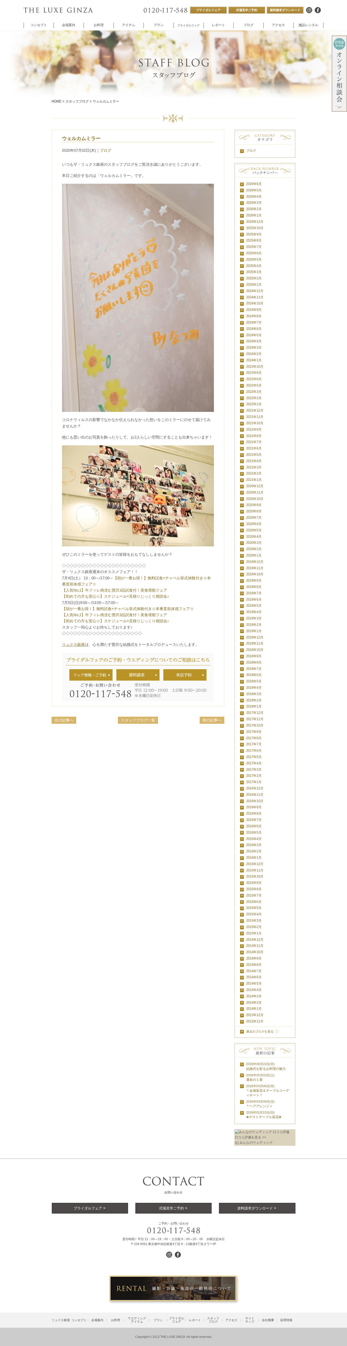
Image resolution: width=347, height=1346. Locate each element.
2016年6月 (254, 826)
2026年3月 (254, 203)
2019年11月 (254, 568)
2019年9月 (254, 580)
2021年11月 (254, 417)
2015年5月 (254, 908)
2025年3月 (254, 272)
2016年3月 (254, 845)
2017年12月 (254, 713)
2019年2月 (254, 625)
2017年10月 (254, 725)
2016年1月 (254, 858)
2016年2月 (254, 851)
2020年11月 (254, 492)
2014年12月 (254, 939)
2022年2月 (254, 398)
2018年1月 (254, 706)
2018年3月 (254, 694)
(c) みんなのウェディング (254, 1143)
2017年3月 (254, 769)
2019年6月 (254, 599)
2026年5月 (254, 190)
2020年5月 (254, 530)
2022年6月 (254, 379)
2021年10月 (254, 423)
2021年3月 (254, 467)
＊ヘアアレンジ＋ (260, 1104)
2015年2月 (254, 927)
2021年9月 (254, 429)
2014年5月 (254, 983)
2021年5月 (254, 455)
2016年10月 (254, 801)
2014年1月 (254, 1009)
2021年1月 (254, 480)
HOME (56, 101)
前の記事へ (212, 720)
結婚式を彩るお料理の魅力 (266, 1066)
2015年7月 (254, 895)
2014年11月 (254, 946)
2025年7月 (254, 247)
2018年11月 (254, 643)
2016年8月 (254, 813)
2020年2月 (254, 549)
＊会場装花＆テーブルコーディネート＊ (267, 1090)
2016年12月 (254, 788)
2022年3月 (254, 392)
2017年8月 (254, 738)
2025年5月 (254, 259)
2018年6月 (254, 675)
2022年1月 (254, 404)
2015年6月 (254, 902)
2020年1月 (254, 555)
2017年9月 (254, 732)
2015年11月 (254, 870)
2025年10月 (254, 228)
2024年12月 (254, 291)
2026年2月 (254, 209)
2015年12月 (254, 864)
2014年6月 (254, 977)
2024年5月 (254, 335)
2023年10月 (254, 366)
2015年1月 (254, 933)
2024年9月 (254, 310)
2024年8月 (254, 316)
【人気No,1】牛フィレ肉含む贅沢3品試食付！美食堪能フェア (114, 590)
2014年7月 (254, 971)
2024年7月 (254, 322)
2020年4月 (254, 537)
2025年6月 (254, 253)
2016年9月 (254, 807)
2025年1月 (254, 285)
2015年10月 (254, 876)
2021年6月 (254, 448)
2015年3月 (254, 920)
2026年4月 (254, 196)
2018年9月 (254, 656)
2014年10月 (254, 952)
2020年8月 (254, 511)
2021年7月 (254, 442)
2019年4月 (254, 612)
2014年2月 (254, 1002)
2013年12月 (254, 1015)
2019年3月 (254, 618)
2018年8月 (254, 662)
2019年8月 (254, 587)
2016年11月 (254, 795)
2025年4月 (254, 266)
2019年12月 (254, 562)
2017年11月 (254, 719)
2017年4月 (254, 763)
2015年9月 (254, 883)
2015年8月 (254, 889)
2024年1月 (254, 360)
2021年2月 (254, 473)
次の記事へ (63, 720)
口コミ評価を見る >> (250, 1137)
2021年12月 (254, 410)
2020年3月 (254, 543)
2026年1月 (254, 215)
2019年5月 (254, 606)
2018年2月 (254, 700)
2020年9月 (254, 505)
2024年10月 (254, 303)
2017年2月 (254, 776)
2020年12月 (254, 486)
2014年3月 (254, 996)
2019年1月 (254, 631)
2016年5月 (254, 832)
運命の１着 (260, 1077)
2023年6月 (254, 373)
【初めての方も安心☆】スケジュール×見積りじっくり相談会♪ (115, 596)
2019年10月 (254, 574)
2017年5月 (254, 757)
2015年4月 (254, 914)
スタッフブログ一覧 (138, 720)
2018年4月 (254, 687)
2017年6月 (254, 750)
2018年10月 (254, 650)
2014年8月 (254, 965)
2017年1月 (254, 782)
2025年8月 (254, 240)
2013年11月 (254, 1021)
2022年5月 (254, 385)
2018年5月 (254, 681)
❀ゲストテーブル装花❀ (263, 1115)
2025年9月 (254, 234)
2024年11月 (254, 297)
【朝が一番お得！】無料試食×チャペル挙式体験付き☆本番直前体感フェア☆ (128, 609)
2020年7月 (254, 517)
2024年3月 (254, 347)
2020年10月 (254, 499)
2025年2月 (254, 278)
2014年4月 (254, 990)
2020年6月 (254, 524)
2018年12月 (254, 637)
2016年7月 (254, 820)
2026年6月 (254, 184)
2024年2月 (254, 354)
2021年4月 (254, 461)
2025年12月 (254, 222)
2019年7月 (254, 593)
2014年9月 (254, 958)
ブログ (105, 150)
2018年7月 (254, 669)
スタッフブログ (77, 101)
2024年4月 (254, 341)
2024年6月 (254, 329)
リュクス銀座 (73, 644)
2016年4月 (254, 839)
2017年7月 (254, 744)
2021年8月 (254, 436)
